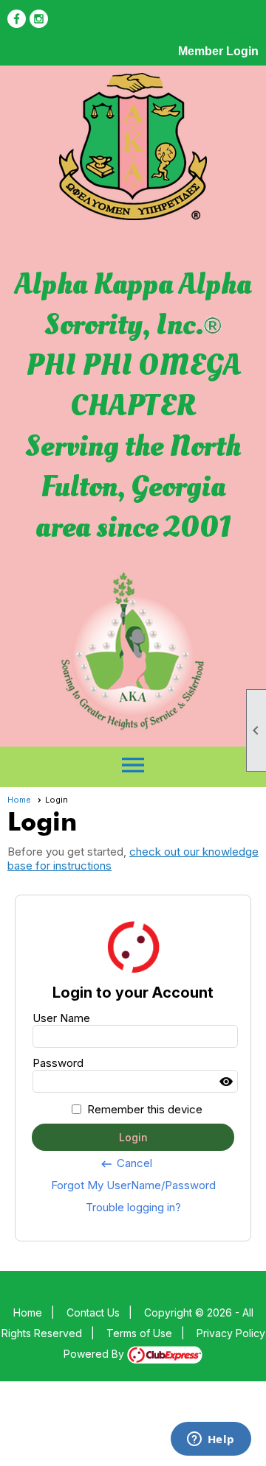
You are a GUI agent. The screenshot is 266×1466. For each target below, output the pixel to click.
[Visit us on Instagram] (39, 19)
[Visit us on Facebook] (16, 19)
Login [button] (133, 1137)
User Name (61, 1018)
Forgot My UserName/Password (133, 1185)
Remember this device (144, 1109)
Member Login (218, 51)
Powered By (95, 1353)
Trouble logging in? (133, 1207)
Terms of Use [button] (139, 1333)
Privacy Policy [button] (231, 1333)
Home (19, 799)
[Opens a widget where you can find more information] (210, 1440)
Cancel (126, 1163)
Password (58, 1063)
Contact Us (93, 1312)
